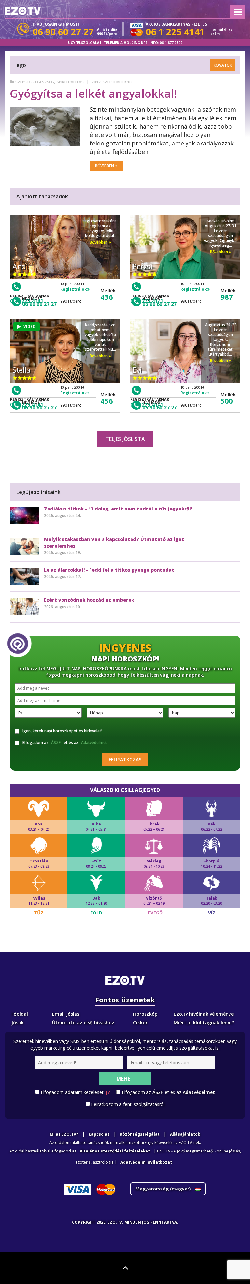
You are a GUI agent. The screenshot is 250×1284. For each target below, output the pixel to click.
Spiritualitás (70, 82)
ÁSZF (56, 742)
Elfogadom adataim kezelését (76, 1092)
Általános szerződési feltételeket (115, 1151)
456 (106, 400)
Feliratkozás (125, 759)
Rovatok (223, 65)
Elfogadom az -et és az (64, 742)
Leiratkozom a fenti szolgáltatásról (128, 1104)
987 (226, 296)
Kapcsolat (99, 1134)
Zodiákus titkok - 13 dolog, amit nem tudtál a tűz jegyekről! (118, 509)
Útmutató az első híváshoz (83, 1022)
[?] (109, 1092)
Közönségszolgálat (140, 1134)
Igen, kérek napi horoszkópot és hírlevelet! (62, 731)
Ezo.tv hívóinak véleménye (204, 1014)
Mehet (125, 1078)
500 (226, 400)
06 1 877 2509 (171, 42)
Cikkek (140, 1022)
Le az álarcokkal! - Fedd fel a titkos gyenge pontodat (109, 570)
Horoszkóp (145, 1014)
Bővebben (104, 166)
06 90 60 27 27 (39, 304)
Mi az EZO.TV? (64, 1134)
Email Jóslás (65, 1014)
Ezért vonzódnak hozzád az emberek (89, 600)
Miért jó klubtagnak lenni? (204, 1022)
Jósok (17, 1022)
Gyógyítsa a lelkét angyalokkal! (93, 93)
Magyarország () (163, 1189)
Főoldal (19, 1014)
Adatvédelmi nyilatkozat (146, 1162)
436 (106, 296)
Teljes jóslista (125, 439)
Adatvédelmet (94, 742)
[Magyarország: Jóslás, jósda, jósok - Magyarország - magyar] (23, 11)
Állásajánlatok (185, 1134)
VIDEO (29, 326)
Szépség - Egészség (34, 82)
